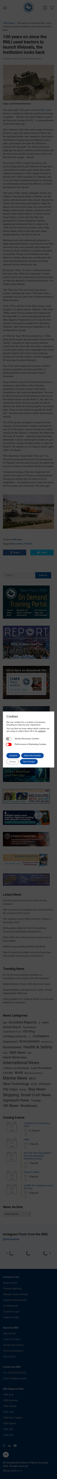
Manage (12, 762)
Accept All (13, 756)
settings (41, 731)
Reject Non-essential (32, 756)
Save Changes (29, 762)
